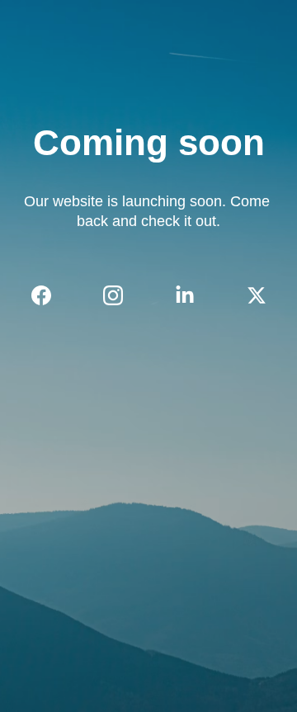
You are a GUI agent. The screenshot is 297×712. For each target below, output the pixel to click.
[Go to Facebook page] (49, 295)
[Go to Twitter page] (256, 295)
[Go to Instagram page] (121, 295)
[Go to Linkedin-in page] (193, 295)
